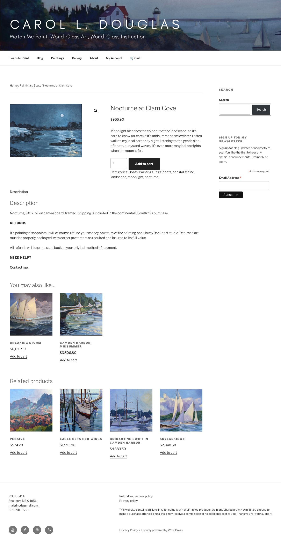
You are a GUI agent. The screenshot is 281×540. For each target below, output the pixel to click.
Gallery (77, 58)
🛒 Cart (135, 58)
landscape (118, 177)
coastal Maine (183, 172)
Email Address (230, 178)
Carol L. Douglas (96, 24)
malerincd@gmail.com (23, 505)
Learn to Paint (19, 58)
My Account (114, 58)
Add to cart (144, 164)
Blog (40, 58)
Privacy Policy (128, 530)
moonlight (135, 177)
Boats (37, 85)
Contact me (19, 267)
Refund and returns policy (136, 496)
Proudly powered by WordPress (162, 530)
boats (167, 172)
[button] (95, 110)
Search (224, 100)
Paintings (57, 58)
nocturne (151, 177)
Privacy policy (128, 500)
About (94, 58)
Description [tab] (19, 192)
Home (14, 85)
